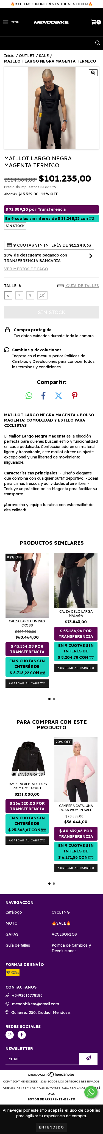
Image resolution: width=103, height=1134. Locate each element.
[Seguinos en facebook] (22, 1035)
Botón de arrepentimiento (51, 1099)
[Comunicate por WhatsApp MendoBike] (91, 1092)
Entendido (51, 1127)
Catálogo (13, 912)
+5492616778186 (27, 995)
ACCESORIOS (64, 934)
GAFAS (11, 934)
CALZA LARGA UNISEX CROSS (27, 623)
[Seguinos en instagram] (9, 1035)
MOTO (11, 923)
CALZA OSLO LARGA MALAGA (76, 613)
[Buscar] (97, 43)
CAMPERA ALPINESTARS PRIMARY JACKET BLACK (27, 786)
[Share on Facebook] (43, 395)
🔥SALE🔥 (61, 923)
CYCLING (61, 912)
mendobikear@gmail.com (35, 1003)
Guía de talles (82, 285)
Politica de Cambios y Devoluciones (71, 948)
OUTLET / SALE (34, 55)
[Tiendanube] (51, 1076)
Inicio (9, 55)
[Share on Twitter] (58, 395)
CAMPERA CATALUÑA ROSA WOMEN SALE (76, 808)
